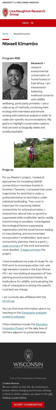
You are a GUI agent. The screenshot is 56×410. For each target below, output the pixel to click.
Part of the (28, 378)
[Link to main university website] (28, 368)
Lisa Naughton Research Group (27, 12)
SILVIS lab (8, 301)
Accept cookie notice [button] (28, 404)
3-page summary (30, 249)
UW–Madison (20, 2)
